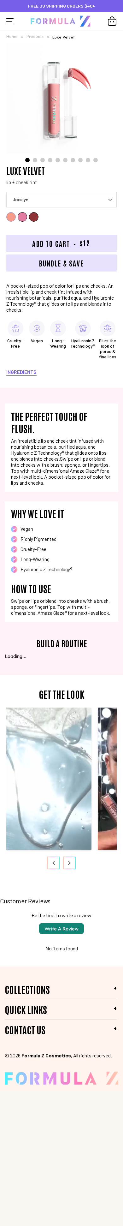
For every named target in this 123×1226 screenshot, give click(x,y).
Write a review (61, 928)
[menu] (10, 21)
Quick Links (26, 1009)
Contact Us (25, 1029)
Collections (27, 989)
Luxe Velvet (63, 36)
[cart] (112, 21)
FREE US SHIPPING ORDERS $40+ (61, 6)
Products (35, 36)
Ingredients (21, 372)
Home (12, 36)
